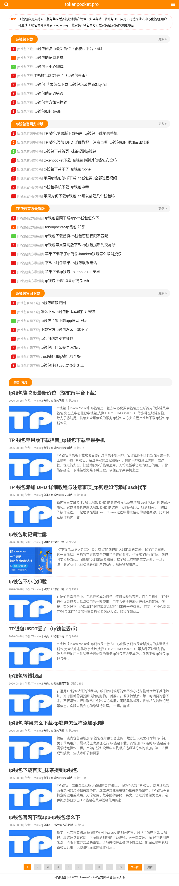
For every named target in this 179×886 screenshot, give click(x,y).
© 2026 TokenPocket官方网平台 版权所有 (97, 877)
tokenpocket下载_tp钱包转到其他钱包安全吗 (65, 160)
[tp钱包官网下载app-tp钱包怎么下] (30, 843)
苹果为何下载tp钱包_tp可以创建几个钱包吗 (64, 196)
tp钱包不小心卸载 (38, 67)
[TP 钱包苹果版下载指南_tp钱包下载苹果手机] (30, 466)
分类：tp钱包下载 (53, 400)
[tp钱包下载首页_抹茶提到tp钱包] (30, 796)
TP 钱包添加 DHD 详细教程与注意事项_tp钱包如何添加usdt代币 (81, 142)
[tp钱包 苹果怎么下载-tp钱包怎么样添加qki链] (30, 749)
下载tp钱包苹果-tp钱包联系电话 (55, 263)
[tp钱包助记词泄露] (30, 561)
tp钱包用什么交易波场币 (47, 348)
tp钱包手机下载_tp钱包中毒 (51, 187)
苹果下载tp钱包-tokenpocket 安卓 (56, 272)
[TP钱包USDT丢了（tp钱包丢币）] (30, 655)
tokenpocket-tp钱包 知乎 (49, 227)
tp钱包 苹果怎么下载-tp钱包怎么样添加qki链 (60, 85)
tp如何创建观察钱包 (43, 339)
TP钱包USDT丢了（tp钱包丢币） (51, 76)
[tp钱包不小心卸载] (30, 608)
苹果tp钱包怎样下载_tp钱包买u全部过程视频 (65, 178)
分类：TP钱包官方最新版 (58, 825)
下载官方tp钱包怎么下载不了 (50, 330)
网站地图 (60, 877)
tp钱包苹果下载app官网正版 (50, 321)
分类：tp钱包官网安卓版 (57, 447)
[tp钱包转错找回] (30, 702)
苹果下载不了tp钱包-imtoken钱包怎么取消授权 (67, 254)
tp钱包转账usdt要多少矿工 (48, 365)
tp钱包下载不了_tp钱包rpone (52, 169)
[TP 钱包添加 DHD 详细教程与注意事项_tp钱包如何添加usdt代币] (30, 513)
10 (120, 867)
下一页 (135, 867)
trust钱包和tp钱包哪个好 (47, 356)
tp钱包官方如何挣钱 (40, 102)
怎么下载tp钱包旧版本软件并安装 (54, 312)
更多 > (162, 39)
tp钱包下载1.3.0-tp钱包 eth (51, 281)
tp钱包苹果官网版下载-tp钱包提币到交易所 (64, 245)
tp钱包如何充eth (37, 111)
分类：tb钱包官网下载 (56, 683)
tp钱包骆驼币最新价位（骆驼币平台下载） (58, 49)
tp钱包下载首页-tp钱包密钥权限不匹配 (60, 236)
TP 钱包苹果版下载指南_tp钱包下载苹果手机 (65, 133)
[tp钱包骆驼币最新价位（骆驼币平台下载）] (30, 419)
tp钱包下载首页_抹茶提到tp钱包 (54, 151)
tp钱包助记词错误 (38, 93)
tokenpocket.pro (82, 4)
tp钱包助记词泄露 (38, 58)
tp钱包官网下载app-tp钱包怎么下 (56, 218)
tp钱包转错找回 (39, 303)
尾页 (150, 867)
